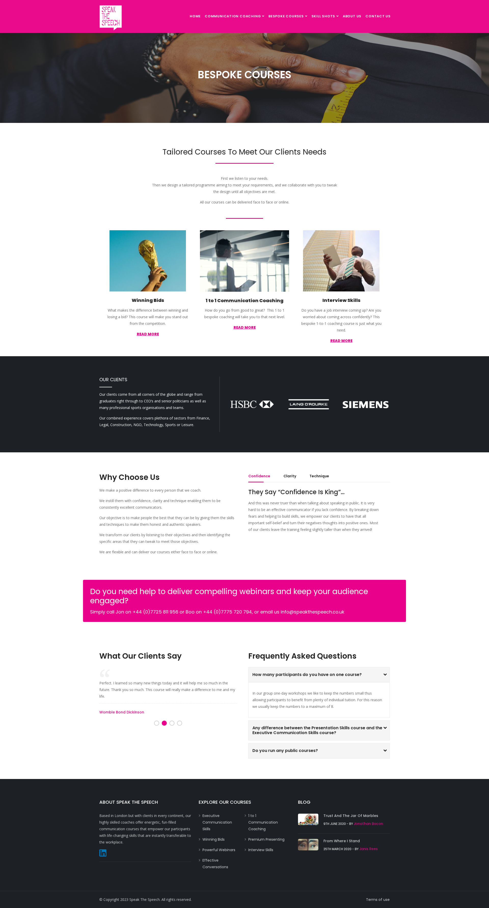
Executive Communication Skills (217, 822)
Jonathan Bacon (368, 823)
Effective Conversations (215, 863)
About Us (352, 16)
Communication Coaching (233, 16)
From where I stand (341, 840)
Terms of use (378, 899)
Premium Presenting (266, 839)
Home (195, 16)
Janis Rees (368, 848)
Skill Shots (323, 16)
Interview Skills (341, 300)
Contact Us (378, 16)
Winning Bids (148, 300)
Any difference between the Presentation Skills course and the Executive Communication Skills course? (317, 730)
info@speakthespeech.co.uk (312, 612)
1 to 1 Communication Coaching (244, 300)
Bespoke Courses (286, 16)
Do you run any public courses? (285, 750)
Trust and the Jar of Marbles (350, 815)
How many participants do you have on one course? (307, 674)
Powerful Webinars (218, 849)
